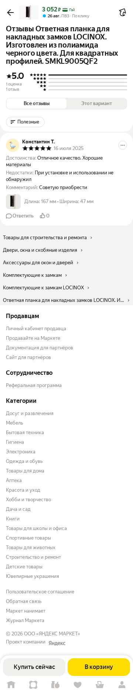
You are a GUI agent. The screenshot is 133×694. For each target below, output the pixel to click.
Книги (13, 519)
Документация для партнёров (39, 348)
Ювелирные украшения (32, 576)
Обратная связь (23, 601)
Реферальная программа (34, 385)
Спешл (33, 685)
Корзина (100, 685)
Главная (11, 685)
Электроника (20, 451)
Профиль (122, 685)
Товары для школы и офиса (36, 528)
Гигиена (15, 442)
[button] (10, 12)
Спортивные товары (28, 538)
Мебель (14, 423)
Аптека (14, 480)
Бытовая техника (25, 432)
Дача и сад (18, 509)
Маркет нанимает (25, 611)
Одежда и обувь (24, 461)
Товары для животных (30, 547)
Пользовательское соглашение (40, 591)
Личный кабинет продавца (36, 328)
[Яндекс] (57, 643)
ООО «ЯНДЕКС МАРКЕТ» (52, 634)
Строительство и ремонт (33, 557)
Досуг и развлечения (30, 413)
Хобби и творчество (28, 499)
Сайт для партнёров (28, 357)
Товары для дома (25, 471)
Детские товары (24, 566)
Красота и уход (23, 490)
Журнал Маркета (25, 620)
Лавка (55, 685)
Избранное (77, 685)
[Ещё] (122, 145)
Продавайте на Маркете (33, 338)
